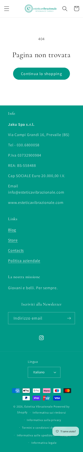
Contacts (16, 250)
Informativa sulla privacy (44, 420)
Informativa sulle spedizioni (36, 435)
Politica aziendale (24, 260)
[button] (6, 8)
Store (13, 240)
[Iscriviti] (69, 318)
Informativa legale (44, 443)
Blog (12, 229)
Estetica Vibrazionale (38, 406)
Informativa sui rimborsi (49, 412)
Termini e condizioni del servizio (44, 427)
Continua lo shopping (41, 73)
